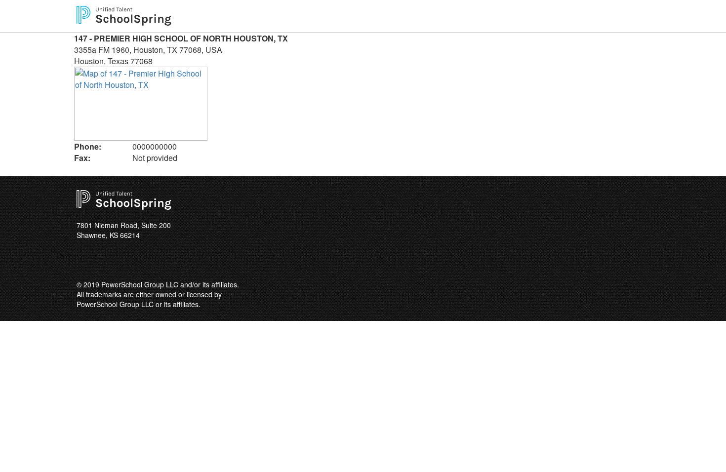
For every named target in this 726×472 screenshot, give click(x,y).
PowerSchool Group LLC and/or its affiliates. (170, 284)
